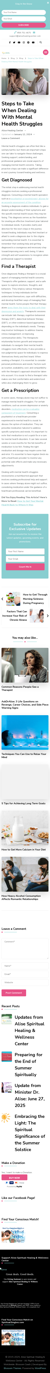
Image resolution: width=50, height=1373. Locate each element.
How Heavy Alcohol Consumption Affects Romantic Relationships (21, 897)
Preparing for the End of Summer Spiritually (28, 1065)
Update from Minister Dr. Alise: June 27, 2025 (30, 1095)
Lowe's (19, 1305)
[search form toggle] (41, 42)
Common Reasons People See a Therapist (20, 688)
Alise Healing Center (12, 130)
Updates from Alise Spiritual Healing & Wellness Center (29, 1030)
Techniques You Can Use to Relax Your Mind (24, 756)
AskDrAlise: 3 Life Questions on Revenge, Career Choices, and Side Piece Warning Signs (25, 705)
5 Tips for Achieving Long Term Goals (23, 803)
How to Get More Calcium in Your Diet (24, 849)
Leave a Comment (11, 138)
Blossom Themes (12, 1368)
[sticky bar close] (48, 2)
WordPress (40, 1368)
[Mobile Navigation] (45, 52)
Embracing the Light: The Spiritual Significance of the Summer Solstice (30, 1133)
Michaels (14, 1305)
